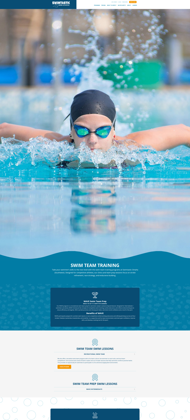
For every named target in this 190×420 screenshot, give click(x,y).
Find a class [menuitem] (133, 2)
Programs (97, 5)
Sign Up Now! (64, 367)
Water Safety (122, 5)
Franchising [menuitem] (125, 2)
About (129, 5)
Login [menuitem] (119, 2)
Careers (134, 5)
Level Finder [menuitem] (114, 2)
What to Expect (111, 5)
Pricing (103, 5)
